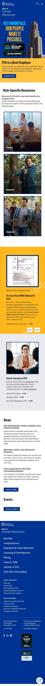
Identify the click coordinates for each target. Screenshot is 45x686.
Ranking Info (9, 76)
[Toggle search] (37, 4)
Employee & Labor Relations (19, 548)
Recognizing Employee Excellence (14, 590)
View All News (11, 489)
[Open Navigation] (41, 4)
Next (37, 330)
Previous (29, 330)
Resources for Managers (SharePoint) (15, 609)
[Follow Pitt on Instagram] (7, 635)
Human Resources (8, 12)
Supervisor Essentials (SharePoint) (14, 601)
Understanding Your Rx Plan (16, 324)
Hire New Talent (12, 397)
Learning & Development (17, 552)
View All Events (12, 509)
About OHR (7, 583)
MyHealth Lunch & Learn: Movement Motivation (19, 450)
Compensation (11, 543)
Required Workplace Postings (12, 593)
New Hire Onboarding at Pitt (16, 401)
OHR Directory (8, 586)
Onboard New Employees (11, 606)
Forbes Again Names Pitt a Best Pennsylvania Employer (17, 469)
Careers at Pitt (11, 567)
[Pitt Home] (12, 5)
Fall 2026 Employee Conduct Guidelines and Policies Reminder (22, 426)
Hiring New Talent (9, 604)
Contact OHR (10, 562)
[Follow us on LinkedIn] (11, 635)
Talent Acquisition (29, 389)
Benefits (8, 538)
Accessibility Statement (31, 628)
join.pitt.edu (29, 382)
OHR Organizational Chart (11, 588)
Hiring (7, 557)
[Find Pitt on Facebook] (4, 635)
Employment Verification (11, 611)
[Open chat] (39, 680)
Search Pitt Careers (13, 393)
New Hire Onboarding (15, 571)
